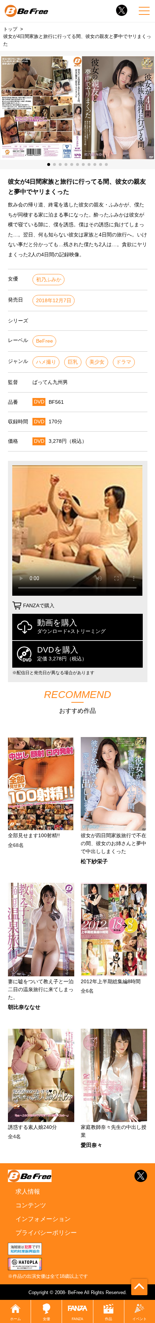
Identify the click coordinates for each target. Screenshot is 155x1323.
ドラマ (123, 362)
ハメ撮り (46, 362)
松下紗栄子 (94, 861)
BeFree (44, 341)
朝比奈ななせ (24, 1007)
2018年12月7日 (53, 300)
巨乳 (73, 362)
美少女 (97, 362)
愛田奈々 (91, 1145)
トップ (10, 29)
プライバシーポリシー (46, 1232)
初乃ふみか (48, 279)
